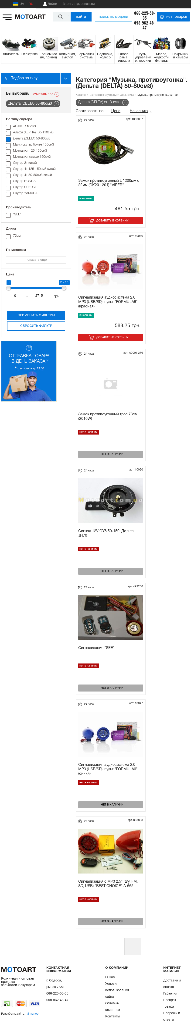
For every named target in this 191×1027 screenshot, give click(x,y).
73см (16, 235)
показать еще (36, 259)
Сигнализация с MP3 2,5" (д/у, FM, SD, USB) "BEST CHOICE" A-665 (108, 884)
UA (22, 4)
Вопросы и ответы (171, 1016)
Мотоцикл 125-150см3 (30, 150)
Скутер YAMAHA (25, 193)
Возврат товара (169, 1003)
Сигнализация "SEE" (96, 648)
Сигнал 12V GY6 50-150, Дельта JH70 (106, 533)
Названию (139, 111)
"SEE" (17, 214)
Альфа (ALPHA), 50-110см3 (33, 132)
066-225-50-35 (144, 16)
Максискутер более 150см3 (33, 144)
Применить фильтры (36, 315)
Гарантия (170, 993)
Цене (115, 111)
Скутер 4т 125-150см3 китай (34, 169)
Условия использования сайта (117, 990)
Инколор (32, 1014)
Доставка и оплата (172, 984)
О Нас (110, 977)
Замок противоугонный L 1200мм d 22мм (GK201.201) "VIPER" (108, 183)
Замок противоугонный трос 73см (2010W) (107, 417)
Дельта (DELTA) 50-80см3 (31, 138)
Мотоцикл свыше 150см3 (32, 156)
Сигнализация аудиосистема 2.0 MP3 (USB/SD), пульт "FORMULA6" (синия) (108, 769)
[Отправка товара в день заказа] (29, 400)
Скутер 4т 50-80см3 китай (32, 175)
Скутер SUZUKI (24, 187)
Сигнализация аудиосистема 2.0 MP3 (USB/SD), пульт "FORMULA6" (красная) (108, 302)
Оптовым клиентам (112, 1007)
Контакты (112, 1016)
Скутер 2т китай (25, 162)
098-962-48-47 (144, 25)
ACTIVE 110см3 (24, 126)
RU (31, 4)
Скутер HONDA (24, 181)
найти (81, 17)
